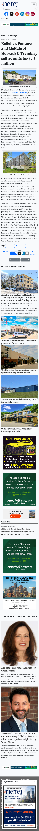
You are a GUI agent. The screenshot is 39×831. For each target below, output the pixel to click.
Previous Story (15, 260)
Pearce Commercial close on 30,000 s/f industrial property (19, 401)
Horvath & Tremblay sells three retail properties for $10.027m (19, 342)
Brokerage (10, 246)
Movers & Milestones (8, 526)
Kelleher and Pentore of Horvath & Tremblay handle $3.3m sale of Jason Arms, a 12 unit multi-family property (19, 297)
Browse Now (15, 516)
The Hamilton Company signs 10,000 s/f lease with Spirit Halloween (18, 371)
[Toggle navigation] (34, 4)
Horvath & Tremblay (19, 93)
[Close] (34, 782)
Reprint (32, 254)
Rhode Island (20, 246)
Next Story (25, 260)
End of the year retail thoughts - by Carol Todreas (18, 669)
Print (7, 252)
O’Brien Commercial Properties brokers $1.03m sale (16, 430)
